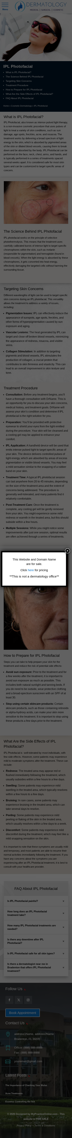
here (31, 570)
